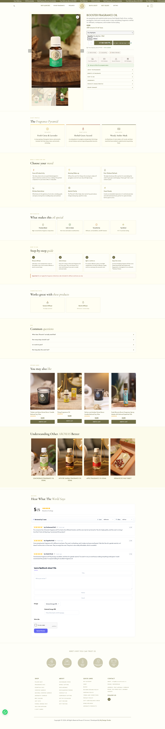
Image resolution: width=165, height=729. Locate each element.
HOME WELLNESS (88, 703)
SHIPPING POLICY (88, 692)
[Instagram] (109, 699)
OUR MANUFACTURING (66, 690)
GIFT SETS (38, 701)
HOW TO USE (91, 76)
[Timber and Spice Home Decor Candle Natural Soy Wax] (42, 391)
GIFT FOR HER (63, 701)
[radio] (90, 38)
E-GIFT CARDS (39, 709)
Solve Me (36, 619)
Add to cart (69, 421)
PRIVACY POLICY (88, 698)
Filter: (119, 519)
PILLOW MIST (39, 682)
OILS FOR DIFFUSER (40, 706)
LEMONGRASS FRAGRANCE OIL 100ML (43, 479)
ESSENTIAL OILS (39, 687)
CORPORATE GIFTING (65, 695)
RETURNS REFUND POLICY (91, 689)
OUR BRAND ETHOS (65, 682)
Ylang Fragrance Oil (63, 412)
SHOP (85, 684)
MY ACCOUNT (87, 681)
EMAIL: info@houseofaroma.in (117, 681)
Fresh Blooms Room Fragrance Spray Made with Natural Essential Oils (122, 413)
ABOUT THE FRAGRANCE (94, 69)
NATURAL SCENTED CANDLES (43, 693)
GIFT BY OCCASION (65, 698)
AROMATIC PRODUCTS (90, 706)
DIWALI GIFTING (64, 684)
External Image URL (50, 609)
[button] (156, 6)
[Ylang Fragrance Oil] (69, 391)
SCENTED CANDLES (40, 690)
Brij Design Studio (105, 720)
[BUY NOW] (121, 43)
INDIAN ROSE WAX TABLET (123, 478)
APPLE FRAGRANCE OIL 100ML (96, 478)
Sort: (100, 519)
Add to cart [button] (42, 422)
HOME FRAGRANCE (59, 5)
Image (36, 603)
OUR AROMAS (63, 687)
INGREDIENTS (91, 80)
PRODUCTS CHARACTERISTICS (95, 83)
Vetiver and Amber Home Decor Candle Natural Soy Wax (94, 413)
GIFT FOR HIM (63, 703)
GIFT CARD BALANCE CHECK (91, 700)
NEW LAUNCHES (45, 5)
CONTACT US (63, 693)
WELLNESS (71, 5)
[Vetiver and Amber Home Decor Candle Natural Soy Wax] (96, 391)
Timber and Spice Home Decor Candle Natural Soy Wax (42, 413)
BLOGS (85, 687)
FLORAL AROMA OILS (41, 703)
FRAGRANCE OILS (40, 684)
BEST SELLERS (105, 5)
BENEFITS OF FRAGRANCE (94, 73)
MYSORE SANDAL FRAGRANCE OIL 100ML (70, 479)
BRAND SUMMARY (92, 87)
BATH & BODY (93, 5)
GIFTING (115, 5)
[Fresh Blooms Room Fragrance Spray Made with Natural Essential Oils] (123, 391)
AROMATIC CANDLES (41, 695)
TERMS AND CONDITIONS (91, 695)
